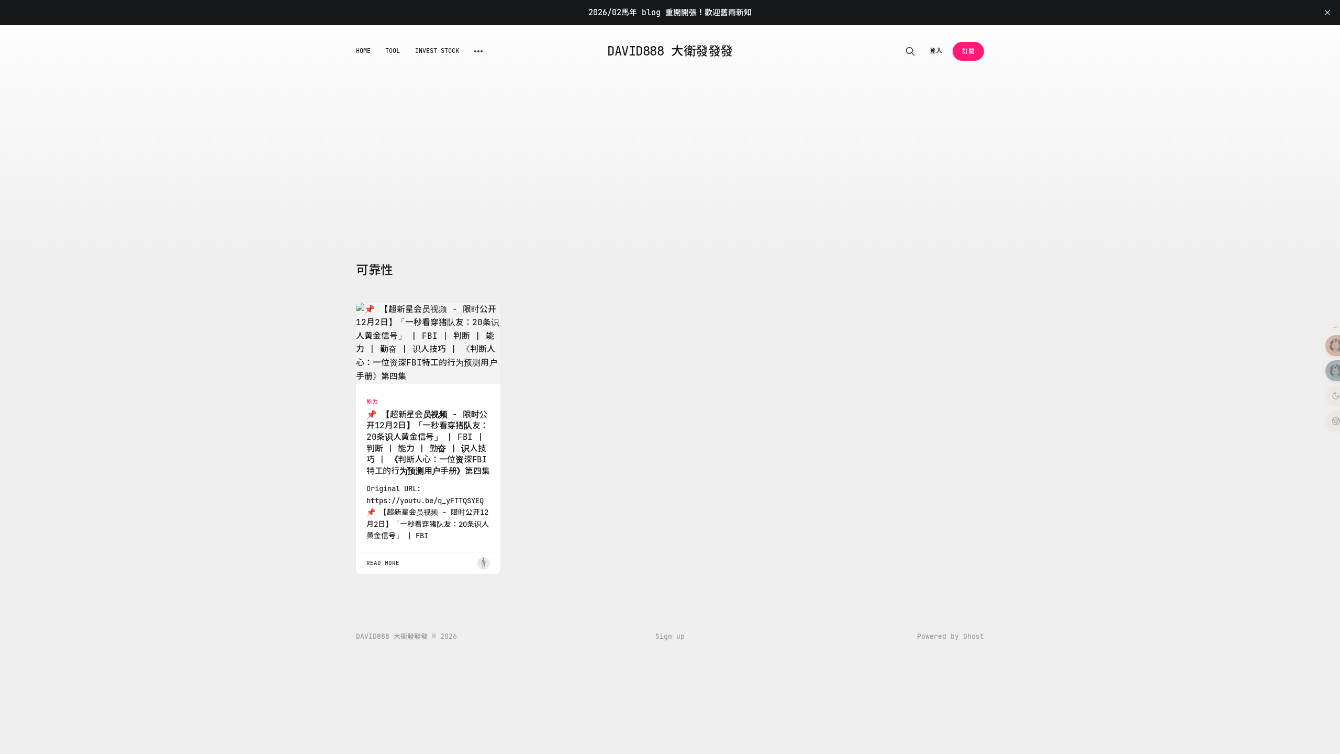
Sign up (670, 636)
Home (363, 51)
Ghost (973, 636)
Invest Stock (437, 51)
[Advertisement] (502, 183)
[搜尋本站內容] (910, 51)
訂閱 (968, 51)
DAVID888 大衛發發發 (669, 51)
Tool (392, 51)
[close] (1327, 12)
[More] (478, 51)
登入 (936, 51)
